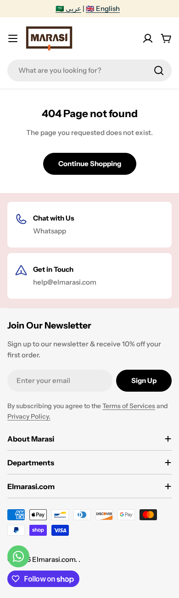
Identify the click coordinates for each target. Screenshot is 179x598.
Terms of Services (128, 406)
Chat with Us (53, 218)
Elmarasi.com (53, 559)
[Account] (147, 38)
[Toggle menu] (12, 38)
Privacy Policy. (28, 416)
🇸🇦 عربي (68, 8)
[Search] (158, 70)
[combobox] (89, 70)
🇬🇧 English (103, 8)
